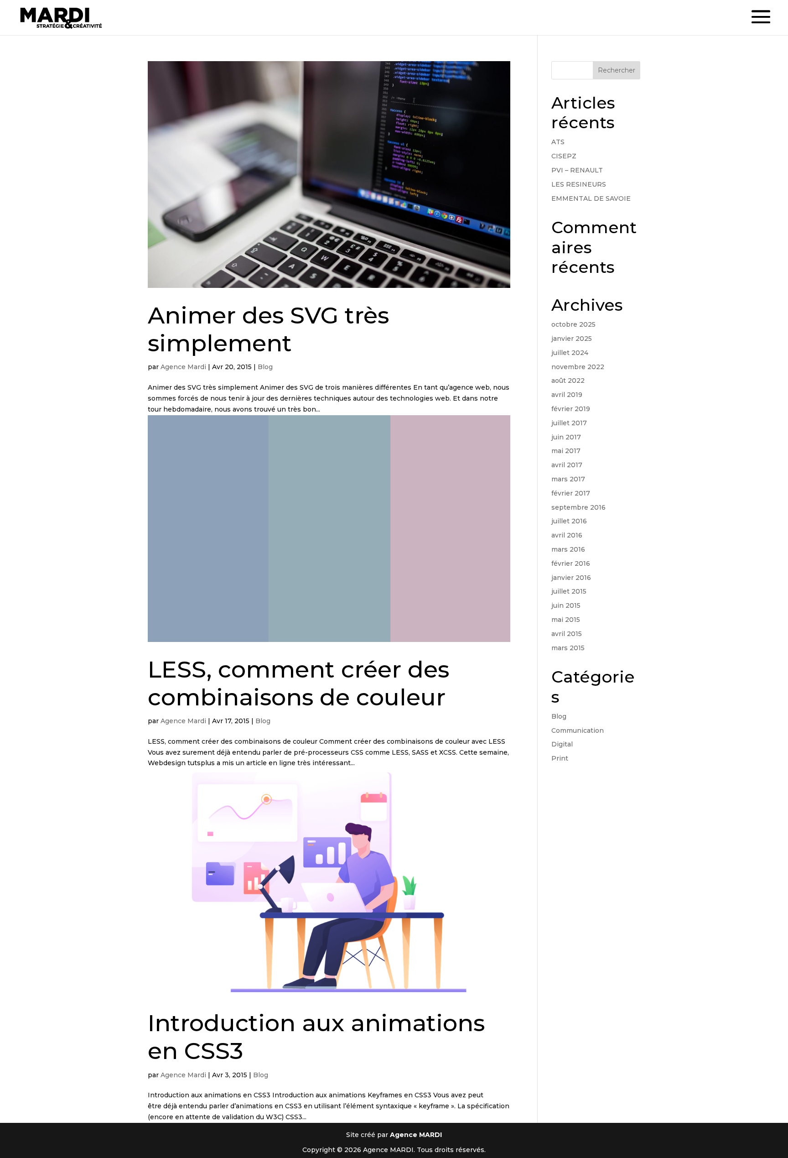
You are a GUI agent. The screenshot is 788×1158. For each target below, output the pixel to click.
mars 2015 (568, 648)
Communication (577, 730)
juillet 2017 (569, 423)
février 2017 (570, 493)
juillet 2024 (569, 353)
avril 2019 (566, 395)
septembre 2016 (578, 507)
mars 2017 (568, 479)
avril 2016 (566, 535)
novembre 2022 (577, 367)
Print (559, 758)
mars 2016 (568, 549)
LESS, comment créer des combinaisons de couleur (298, 683)
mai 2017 (566, 451)
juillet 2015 (568, 591)
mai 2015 (565, 620)
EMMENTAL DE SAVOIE (591, 198)
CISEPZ (563, 156)
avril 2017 (566, 465)
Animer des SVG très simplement (268, 329)
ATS (558, 142)
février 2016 (570, 563)
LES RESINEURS (578, 184)
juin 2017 (566, 437)
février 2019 (570, 409)
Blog (265, 367)
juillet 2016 (569, 521)
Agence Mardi (183, 367)
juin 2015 (566, 605)
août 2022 (568, 380)
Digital (562, 744)
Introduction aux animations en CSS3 (316, 1037)
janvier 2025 (571, 338)
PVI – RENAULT (577, 170)
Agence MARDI (416, 1135)
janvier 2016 (571, 578)
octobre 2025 (573, 324)
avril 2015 (566, 634)
